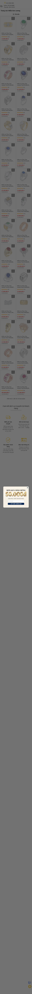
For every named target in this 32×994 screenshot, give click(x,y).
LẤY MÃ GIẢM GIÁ (16, 503)
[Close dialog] (27, 487)
